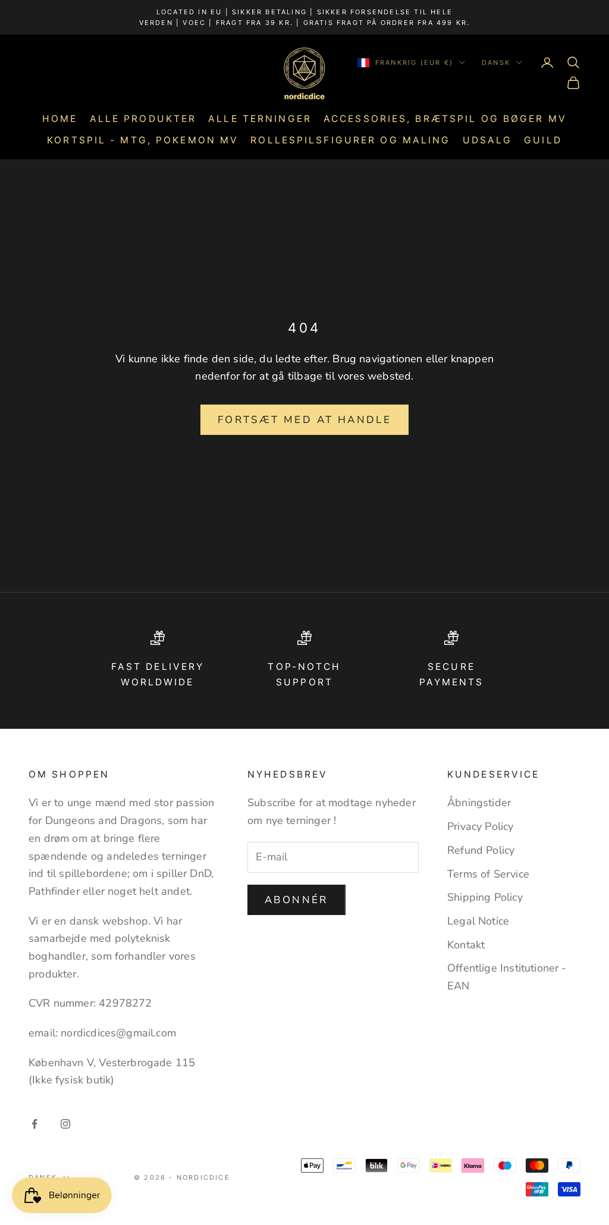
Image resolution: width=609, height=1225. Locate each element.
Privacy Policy (480, 826)
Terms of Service (488, 874)
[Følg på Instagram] (65, 1124)
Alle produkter (143, 118)
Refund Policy (480, 850)
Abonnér (296, 900)
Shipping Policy (485, 897)
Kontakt (466, 945)
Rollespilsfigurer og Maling (350, 140)
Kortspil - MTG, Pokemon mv (142, 140)
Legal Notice (478, 921)
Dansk (496, 62)
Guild (543, 140)
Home (59, 118)
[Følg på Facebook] (34, 1124)
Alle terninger (260, 118)
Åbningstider (479, 802)
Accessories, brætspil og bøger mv (445, 118)
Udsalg (488, 140)
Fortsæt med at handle (304, 420)
